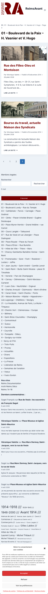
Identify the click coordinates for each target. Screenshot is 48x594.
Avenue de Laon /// (8, 516)
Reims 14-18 (6, 389)
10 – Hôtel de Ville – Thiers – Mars (16, 249)
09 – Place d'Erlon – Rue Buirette (16, 245)
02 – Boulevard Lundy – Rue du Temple (19, 207)
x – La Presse (7, 361)
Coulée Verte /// (20, 522)
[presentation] (24, 53)
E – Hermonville (8, 327)
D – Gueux (5, 324)
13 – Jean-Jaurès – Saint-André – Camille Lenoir (23, 266)
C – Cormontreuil (8, 320)
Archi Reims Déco (9, 386)
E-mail (3, 189)
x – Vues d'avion (8, 375)
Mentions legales (8, 175)
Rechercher (6, 180)
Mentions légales (39, 591)
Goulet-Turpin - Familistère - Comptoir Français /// (15, 529)
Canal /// (38, 516)
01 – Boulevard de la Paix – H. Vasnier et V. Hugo (23, 204)
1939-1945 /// (28, 507)
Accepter (24, 573)
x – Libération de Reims (11, 365)
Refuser (24, 579)
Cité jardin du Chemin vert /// (23, 519)
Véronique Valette (13, 75)
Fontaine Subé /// (7, 526)
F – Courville (6, 331)
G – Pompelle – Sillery (11, 334)
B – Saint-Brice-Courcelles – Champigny (19, 317)
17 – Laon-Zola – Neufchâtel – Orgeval (18, 286)
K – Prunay (6, 348)
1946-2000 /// (10, 512)
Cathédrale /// (6, 519)
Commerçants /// (8, 522)
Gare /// (17, 526)
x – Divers (5, 355)
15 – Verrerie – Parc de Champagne (17, 276)
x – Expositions (8, 358)
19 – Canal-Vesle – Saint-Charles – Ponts (19, 293)
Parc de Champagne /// (24, 542)
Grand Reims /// (36, 529)
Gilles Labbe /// (29, 525)
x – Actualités (7, 351)
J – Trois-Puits (7, 344)
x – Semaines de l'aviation (13, 368)
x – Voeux (5, 372)
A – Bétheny (6, 313)
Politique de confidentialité (25, 591)
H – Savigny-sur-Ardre (11, 337)
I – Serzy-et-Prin (8, 341)
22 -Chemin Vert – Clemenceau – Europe (19, 310)
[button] (45, 548)
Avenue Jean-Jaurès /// (25, 516)
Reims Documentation (11, 383)
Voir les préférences (24, 585)
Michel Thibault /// (8, 538)
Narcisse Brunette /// (8, 542)
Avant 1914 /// (30, 512)
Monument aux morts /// (24, 538)
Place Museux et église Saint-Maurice (28, 484)
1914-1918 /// (11, 507)
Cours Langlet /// (32, 522)
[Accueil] (2, 25)
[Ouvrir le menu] (45, 10)
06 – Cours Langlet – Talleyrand (15, 231)
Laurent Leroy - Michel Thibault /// (17, 535)
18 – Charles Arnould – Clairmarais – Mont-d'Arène (23, 290)
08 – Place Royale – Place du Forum (17, 242)
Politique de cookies (9, 591)
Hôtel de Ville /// (8, 532)
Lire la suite (11, 93)
